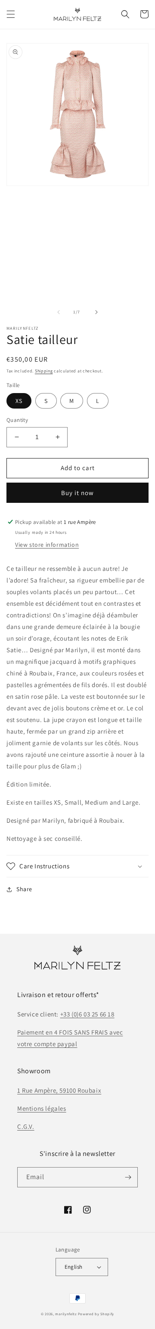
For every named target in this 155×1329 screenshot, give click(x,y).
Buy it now (77, 493)
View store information (47, 544)
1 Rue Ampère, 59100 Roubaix (59, 1090)
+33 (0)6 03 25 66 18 (87, 1014)
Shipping (44, 371)
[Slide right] (96, 312)
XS (19, 401)
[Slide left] (58, 312)
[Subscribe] (127, 1177)
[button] (10, 14)
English (74, 1266)
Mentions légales (41, 1108)
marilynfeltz (65, 1313)
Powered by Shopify (96, 1313)
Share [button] (24, 889)
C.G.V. (25, 1126)
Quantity (17, 420)
